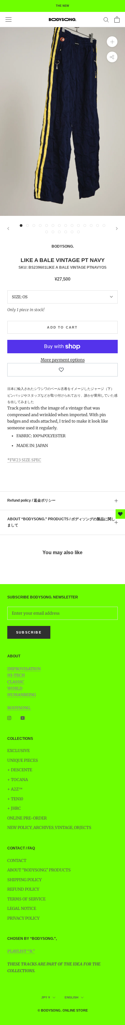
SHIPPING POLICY (24, 879)
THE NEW (62, 5)
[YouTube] (23, 717)
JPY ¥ (45, 997)
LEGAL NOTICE (21, 908)
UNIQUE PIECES (22, 760)
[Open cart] (117, 19)
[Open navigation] (8, 19)
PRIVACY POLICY (23, 918)
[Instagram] (9, 717)
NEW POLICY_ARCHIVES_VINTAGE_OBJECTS (49, 827)
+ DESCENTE (19, 769)
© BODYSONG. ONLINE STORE (63, 1010)
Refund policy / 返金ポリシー (31, 500)
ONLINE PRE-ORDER (27, 818)
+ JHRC (14, 808)
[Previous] (8, 228)
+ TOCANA (17, 779)
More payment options (63, 359)
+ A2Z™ (14, 789)
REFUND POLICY (23, 889)
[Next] (117, 228)
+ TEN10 (15, 798)
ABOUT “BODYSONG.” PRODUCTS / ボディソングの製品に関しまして (61, 522)
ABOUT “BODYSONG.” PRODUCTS (39, 870)
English (71, 997)
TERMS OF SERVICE (26, 899)
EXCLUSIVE (18, 750)
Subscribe (29, 632)
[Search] (106, 19)
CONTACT (16, 860)
